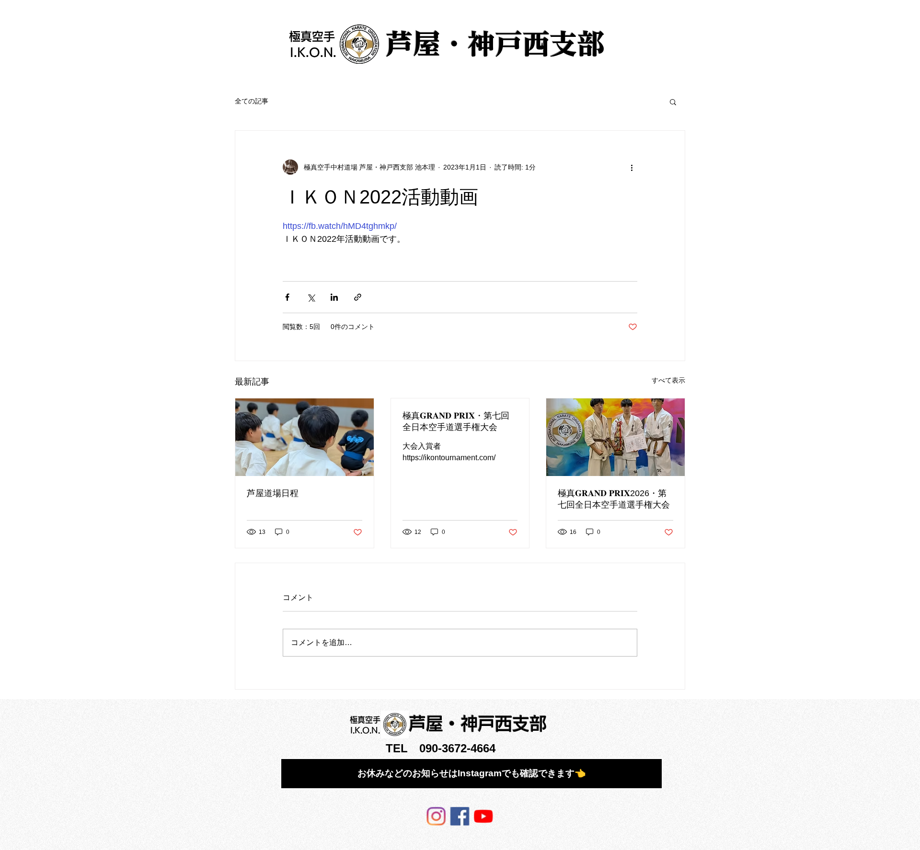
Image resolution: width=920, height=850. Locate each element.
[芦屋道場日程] (304, 437)
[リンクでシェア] (357, 297)
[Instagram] (437, 815)
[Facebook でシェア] (287, 297)
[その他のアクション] (631, 167)
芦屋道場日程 (273, 493)
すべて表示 (668, 380)
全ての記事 (251, 101)
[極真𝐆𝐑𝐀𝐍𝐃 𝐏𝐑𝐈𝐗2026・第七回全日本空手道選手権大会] (615, 437)
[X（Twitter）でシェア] (310, 297)
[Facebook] (459, 815)
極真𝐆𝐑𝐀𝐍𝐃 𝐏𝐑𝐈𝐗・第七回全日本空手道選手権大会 (455, 421)
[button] (673, 101)
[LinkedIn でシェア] (334, 297)
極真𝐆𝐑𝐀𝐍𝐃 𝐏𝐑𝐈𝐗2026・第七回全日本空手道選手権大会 (614, 499)
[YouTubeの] (481, 815)
